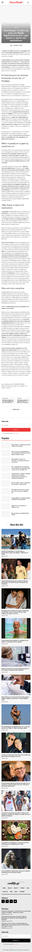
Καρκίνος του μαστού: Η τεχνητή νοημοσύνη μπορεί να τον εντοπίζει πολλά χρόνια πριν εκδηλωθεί (15, 669)
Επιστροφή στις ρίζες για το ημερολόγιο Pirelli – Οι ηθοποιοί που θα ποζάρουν (23, 401)
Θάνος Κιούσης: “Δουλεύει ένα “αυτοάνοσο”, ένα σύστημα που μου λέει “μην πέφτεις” (20, 461)
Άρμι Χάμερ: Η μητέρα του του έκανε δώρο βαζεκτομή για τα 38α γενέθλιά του (7, 401)
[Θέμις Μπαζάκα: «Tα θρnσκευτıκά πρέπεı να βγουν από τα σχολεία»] (5, 445)
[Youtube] (15, 901)
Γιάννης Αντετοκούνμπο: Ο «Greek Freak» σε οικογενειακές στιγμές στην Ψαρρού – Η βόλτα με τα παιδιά (14, 553)
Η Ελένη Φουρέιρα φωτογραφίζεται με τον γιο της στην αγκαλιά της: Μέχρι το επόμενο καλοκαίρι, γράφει (15, 727)
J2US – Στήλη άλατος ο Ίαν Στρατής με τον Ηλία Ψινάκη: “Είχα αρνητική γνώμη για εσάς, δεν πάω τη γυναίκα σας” (20, 468)
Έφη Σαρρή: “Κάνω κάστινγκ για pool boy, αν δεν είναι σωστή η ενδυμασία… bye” (20, 491)
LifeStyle (3, 914)
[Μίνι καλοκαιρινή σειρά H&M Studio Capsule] (5, 514)
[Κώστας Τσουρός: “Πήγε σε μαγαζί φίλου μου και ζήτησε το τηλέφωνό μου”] (5, 483)
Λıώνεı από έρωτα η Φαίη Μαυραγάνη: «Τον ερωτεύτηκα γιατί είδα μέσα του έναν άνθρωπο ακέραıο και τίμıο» (20, 453)
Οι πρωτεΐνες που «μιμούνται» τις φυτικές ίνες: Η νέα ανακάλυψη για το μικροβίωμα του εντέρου (15, 843)
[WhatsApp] (21, 413)
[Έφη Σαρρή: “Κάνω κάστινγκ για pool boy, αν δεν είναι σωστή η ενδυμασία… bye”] (5, 491)
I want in (15, 429)
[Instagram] (7, 901)
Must (16, 27)
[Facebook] (10, 413)
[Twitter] (14, 413)
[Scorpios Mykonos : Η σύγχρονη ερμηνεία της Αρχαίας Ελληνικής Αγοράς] (5, 499)
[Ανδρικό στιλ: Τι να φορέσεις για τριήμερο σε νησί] (5, 506)
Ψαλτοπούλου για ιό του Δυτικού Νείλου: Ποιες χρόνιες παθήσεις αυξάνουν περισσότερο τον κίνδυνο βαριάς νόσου (15, 698)
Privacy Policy (16, 433)
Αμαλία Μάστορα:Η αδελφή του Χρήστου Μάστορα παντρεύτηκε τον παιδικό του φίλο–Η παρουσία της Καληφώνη (14, 582)
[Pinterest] (17, 413)
